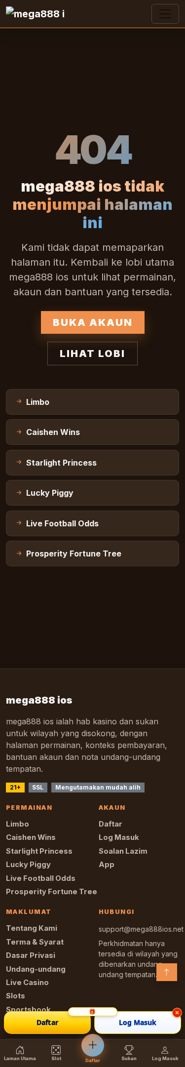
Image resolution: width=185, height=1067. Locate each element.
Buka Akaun (93, 322)
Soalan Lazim (123, 851)
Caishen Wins (31, 837)
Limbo (17, 824)
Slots (15, 995)
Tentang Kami (31, 928)
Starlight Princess (39, 851)
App (106, 864)
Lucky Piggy (28, 864)
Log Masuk (119, 837)
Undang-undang (36, 969)
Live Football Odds (40, 878)
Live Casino (27, 982)
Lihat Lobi (92, 353)
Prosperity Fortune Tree (51, 891)
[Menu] (165, 14)
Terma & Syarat (35, 942)
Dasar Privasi (30, 955)
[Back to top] (166, 972)
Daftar (110, 824)
